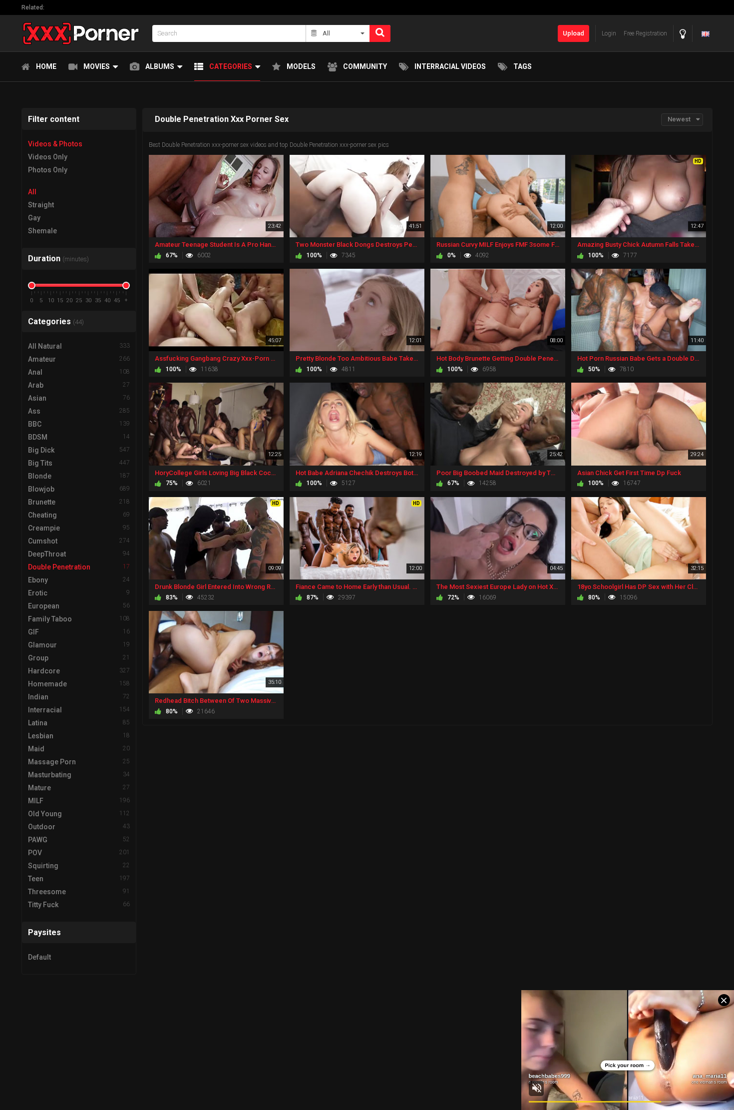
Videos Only (47, 157)
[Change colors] (683, 33)
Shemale (42, 231)
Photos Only (47, 170)
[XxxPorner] (83, 33)
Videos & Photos (55, 144)
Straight (41, 205)
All (32, 192)
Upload (573, 33)
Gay (34, 218)
